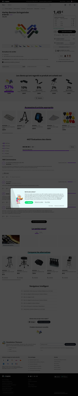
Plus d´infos (47, 202)
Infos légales (51, 205)
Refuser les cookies (39, 202)
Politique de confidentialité (59, 205)
